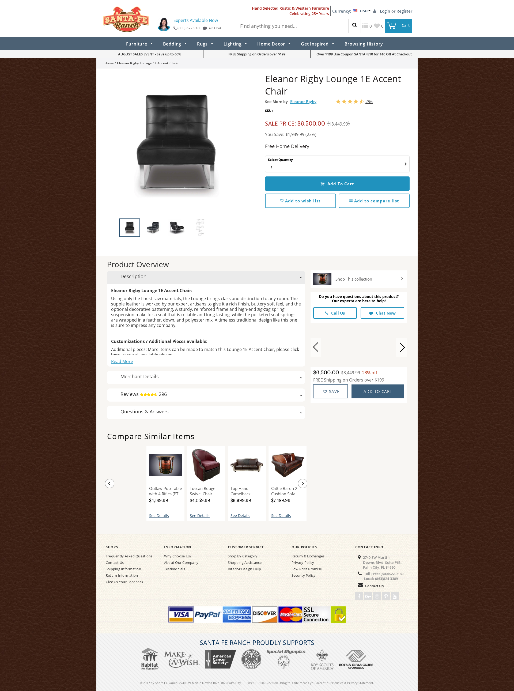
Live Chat (214, 28)
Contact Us (374, 585)
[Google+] (368, 596)
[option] (176, 145)
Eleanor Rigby (303, 101)
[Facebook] (359, 596)
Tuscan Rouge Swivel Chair (202, 491)
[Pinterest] (386, 596)
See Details (159, 515)
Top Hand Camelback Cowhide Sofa (243, 491)
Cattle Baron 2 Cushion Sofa (284, 491)
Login (385, 11)
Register (404, 11)
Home (109, 63)
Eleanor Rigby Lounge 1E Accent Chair (121, 490)
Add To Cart (340, 183)
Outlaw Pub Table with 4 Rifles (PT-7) (165, 491)
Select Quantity (280, 159)
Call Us (338, 313)
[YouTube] (395, 596)
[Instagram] (377, 596)
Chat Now (386, 313)
